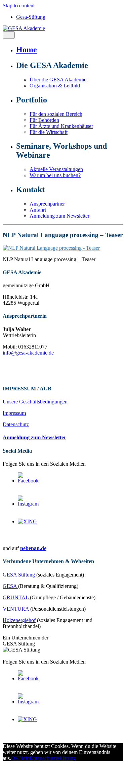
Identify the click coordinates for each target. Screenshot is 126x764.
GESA (10, 586)
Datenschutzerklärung (53, 758)
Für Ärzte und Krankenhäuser (61, 126)
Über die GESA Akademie (58, 79)
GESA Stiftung (19, 575)
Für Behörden (44, 120)
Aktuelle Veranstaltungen (56, 169)
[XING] (27, 521)
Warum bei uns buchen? (55, 175)
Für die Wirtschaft (49, 132)
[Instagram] (28, 504)
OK (15, 758)
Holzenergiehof (19, 620)
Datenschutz (16, 424)
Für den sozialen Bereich (56, 114)
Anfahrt (38, 210)
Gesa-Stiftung (30, 17)
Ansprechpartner (47, 204)
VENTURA (16, 609)
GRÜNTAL (16, 597)
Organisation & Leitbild (55, 85)
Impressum (14, 413)
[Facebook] (28, 480)
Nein (24, 758)
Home (26, 49)
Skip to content (19, 5)
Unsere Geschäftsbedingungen (35, 401)
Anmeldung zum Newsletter (59, 216)
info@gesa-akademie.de (28, 353)
